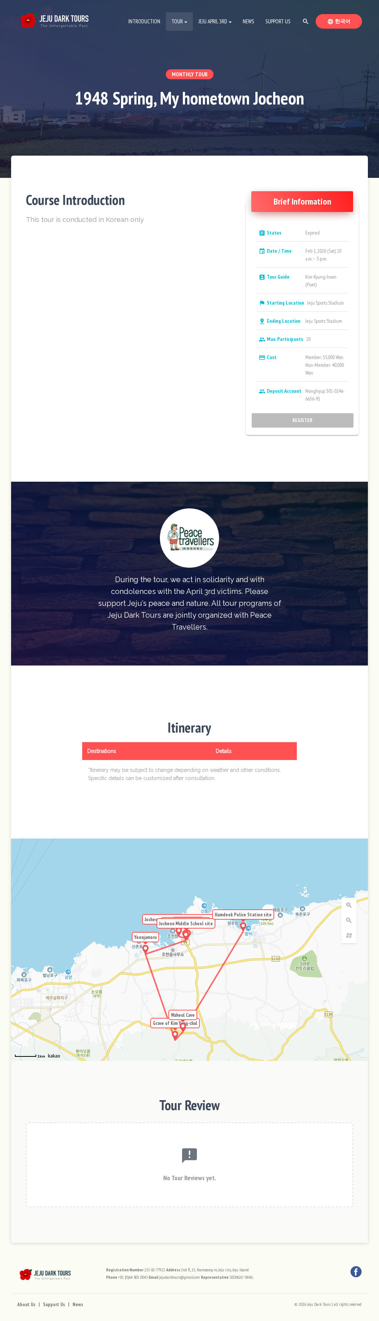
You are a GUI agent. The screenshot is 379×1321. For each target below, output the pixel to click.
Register (303, 420)
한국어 (344, 21)
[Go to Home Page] (54, 18)
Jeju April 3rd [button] (212, 21)
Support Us (278, 21)
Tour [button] (177, 21)
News (248, 21)
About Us (26, 1304)
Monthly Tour (190, 74)
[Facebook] (356, 1271)
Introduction (144, 21)
